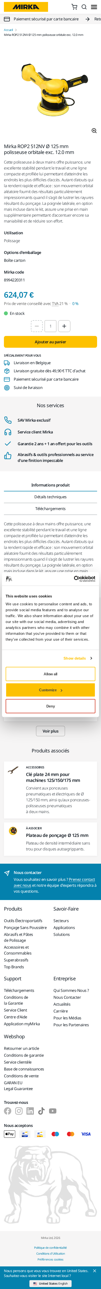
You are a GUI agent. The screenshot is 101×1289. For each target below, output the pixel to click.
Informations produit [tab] (50, 485)
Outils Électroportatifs (23, 920)
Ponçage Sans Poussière (25, 927)
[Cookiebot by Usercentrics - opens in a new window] (73, 579)
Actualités (61, 1004)
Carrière (60, 1011)
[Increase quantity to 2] (64, 326)
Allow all (50, 674)
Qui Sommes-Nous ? (71, 990)
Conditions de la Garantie (16, 1000)
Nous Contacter (67, 997)
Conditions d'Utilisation (50, 1253)
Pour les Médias (67, 1018)
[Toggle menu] (94, 7)
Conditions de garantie (24, 1055)
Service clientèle (18, 1062)
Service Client (15, 1010)
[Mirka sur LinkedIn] (30, 1111)
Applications (64, 927)
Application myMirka (22, 1023)
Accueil (8, 30)
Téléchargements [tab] (50, 508)
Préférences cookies (50, 1259)
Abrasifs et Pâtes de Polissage (18, 937)
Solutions (61, 934)
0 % (75, 303)
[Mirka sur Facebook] (7, 1111)
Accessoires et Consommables (17, 950)
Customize (47, 690)
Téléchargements (19, 990)
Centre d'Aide (15, 1017)
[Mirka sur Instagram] (19, 1111)
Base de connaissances (24, 1069)
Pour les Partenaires (71, 1024)
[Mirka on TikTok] (41, 1111)
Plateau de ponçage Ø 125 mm (57, 835)
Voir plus (51, 731)
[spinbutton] (50, 326)
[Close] (94, 1270)
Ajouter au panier (50, 342)
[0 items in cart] (74, 7)
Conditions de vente (21, 1076)
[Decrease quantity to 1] (37, 326)
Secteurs (61, 920)
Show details (74, 658)
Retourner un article (21, 1048)
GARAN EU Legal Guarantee (18, 1085)
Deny (50, 706)
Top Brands (14, 967)
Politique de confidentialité (50, 1248)
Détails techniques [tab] (50, 496)
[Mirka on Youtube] (52, 1111)
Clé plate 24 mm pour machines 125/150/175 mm (53, 777)
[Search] (84, 7)
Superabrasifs (16, 960)
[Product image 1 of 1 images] (50, 90)
